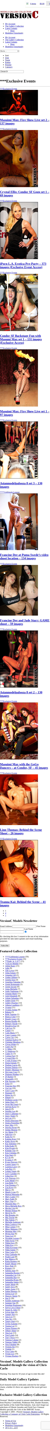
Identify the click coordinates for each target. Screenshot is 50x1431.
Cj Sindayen (10, 1051)
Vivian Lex (9, 1354)
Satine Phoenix (11, 1291)
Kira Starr (9, 1155)
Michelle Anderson (13, 1222)
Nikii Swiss (9, 1241)
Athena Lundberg (12, 1005)
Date (7, 58)
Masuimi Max (10, 1204)
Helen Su (9, 1095)
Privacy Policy (11, 1423)
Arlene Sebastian (12, 998)
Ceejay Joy (9, 1037)
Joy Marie (9, 1132)
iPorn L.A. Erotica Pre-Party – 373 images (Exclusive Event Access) (23, 265)
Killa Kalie (9, 1146)
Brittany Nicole (11, 1024)
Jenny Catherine (11, 1114)
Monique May (11, 1231)
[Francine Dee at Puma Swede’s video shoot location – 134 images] (19, 549)
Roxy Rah (9, 1266)
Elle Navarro (10, 1081)
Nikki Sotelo (10, 1250)
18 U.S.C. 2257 (11, 1428)
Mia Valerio (10, 1220)
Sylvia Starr (10, 1312)
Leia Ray (9, 1169)
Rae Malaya (10, 1259)
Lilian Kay (9, 1176)
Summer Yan (10, 1303)
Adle (7, 968)
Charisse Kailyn (11, 1040)
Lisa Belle (9, 1183)
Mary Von (9, 1201)
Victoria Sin (10, 1347)
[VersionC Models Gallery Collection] (19, 17)
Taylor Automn (11, 1324)
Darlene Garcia (11, 1065)
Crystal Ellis (10, 1058)
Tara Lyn (8, 1317)
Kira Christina (11, 1153)
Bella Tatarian (10, 1014)
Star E (7, 1298)
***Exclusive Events (8, 89)
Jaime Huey (10, 1102)
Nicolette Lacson (12, 1238)
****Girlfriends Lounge (10, 492)
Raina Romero (11, 1261)
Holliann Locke (11, 1100)
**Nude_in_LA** (12, 961)
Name (7, 60)
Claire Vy (9, 1054)
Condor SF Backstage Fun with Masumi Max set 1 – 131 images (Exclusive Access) (21, 339)
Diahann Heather (12, 1074)
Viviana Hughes (11, 1356)
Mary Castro (10, 1197)
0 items (33, 4)
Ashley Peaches (11, 1003)
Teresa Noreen (11, 1328)
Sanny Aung (10, 1289)
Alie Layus (9, 970)
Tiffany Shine (10, 1331)
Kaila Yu (8, 1137)
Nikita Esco (10, 1243)
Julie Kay (9, 1134)
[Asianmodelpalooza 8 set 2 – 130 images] (19, 687)
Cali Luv (8, 1028)
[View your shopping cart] (27, 4)
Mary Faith (9, 1199)
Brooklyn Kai (10, 1026)
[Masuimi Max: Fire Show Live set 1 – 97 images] (19, 406)
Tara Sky (8, 1319)
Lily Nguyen (10, 1178)
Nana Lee (9, 1236)
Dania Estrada (11, 1063)
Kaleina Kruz (10, 1139)
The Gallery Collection (14, 26)
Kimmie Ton (10, 1150)
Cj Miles (8, 1049)
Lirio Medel (10, 1181)
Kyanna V (9, 1160)
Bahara (8, 1012)
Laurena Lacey (11, 1167)
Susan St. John (11, 1310)
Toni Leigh (9, 1335)
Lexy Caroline (11, 1174)
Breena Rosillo (11, 1021)
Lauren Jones (10, 1164)
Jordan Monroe (11, 1130)
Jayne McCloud (11, 1104)
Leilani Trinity (11, 1171)
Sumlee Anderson (12, 1301)
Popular (8, 65)
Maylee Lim (10, 1208)
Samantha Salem (12, 1282)
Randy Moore (10, 1264)
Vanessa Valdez (11, 1342)
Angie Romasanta (12, 984)
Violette (8, 1349)
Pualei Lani (9, 1257)
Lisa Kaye (9, 1187)
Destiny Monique (12, 1070)
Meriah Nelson (11, 1211)
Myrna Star (9, 1234)
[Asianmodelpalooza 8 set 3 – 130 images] (19, 478)
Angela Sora (10, 980)
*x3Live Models (11, 964)
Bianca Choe (10, 1017)
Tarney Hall (10, 1321)
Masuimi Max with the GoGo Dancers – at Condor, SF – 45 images (24, 766)
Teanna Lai (9, 1326)
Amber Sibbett (11, 977)
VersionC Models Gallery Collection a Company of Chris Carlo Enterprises (22, 1413)
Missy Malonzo (11, 1229)
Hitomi (8, 1097)
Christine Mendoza (13, 1042)
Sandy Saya (10, 1287)
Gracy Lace (10, 1090)
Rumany (8, 1268)
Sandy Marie (10, 1284)
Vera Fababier (10, 1344)
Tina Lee (8, 1333)
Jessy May (9, 1125)
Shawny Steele (11, 1296)
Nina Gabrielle (11, 1254)
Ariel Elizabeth (11, 996)
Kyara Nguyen (11, 1162)
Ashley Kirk (10, 1000)
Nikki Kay (9, 1245)
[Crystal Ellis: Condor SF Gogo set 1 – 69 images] (19, 186)
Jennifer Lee (10, 1111)
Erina (7, 1084)
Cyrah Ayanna (11, 1060)
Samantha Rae (11, 1277)
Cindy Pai (9, 1047)
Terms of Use (10, 1421)
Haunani (8, 1093)
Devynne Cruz (11, 1072)
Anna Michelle (11, 989)
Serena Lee (9, 1294)
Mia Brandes (10, 1215)
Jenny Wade (10, 1116)
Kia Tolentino (10, 1144)
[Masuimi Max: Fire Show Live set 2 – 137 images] (19, 114)
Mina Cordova (11, 1224)
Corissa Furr (10, 1056)
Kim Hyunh (10, 1148)
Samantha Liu (10, 1275)
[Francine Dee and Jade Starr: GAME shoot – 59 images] (19, 615)
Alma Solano (10, 973)
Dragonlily (9, 1079)
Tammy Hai (10, 1314)
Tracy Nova (10, 1337)
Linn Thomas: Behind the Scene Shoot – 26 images (21, 831)
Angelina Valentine (13, 982)
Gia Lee (8, 1088)
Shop (12, 31)
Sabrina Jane (10, 1271)
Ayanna (8, 1007)
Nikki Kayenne (11, 1247)
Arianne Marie (11, 994)
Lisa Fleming (10, 1185)
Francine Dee (10, 1086)
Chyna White (10, 1044)
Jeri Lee (8, 1118)
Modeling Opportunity (14, 33)
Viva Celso (9, 1351)
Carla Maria (10, 1033)
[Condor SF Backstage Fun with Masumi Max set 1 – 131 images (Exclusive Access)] (19, 330)
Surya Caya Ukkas (12, 1307)
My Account (10, 24)
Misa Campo (10, 1227)
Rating (8, 62)
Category (9, 67)
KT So (8, 1157)
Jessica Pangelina (12, 1123)
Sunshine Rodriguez (13, 1305)
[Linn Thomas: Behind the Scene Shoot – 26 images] (19, 824)
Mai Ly (8, 1190)
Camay (8, 1030)
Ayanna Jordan (11, 1010)
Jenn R (8, 1109)
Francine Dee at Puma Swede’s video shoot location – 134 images (24, 556)
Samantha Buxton (12, 1273)
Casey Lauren (10, 1035)
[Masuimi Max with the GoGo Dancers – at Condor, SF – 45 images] (19, 759)
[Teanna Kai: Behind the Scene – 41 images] (19, 896)
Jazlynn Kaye (10, 1107)
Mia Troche (9, 1217)
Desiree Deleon (11, 1067)
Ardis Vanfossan (11, 991)
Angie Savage (11, 987)
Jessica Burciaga (11, 1120)
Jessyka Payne (11, 1127)
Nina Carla (9, 1252)
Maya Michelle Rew (13, 1206)
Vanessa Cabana (11, 1340)
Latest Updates (11, 28)
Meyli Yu (9, 1213)
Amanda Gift (10, 975)
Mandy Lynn (10, 1192)
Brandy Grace (11, 1019)
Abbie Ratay (10, 966)
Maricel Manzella (12, 1194)
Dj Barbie (9, 1077)
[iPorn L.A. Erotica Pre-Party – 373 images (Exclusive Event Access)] (19, 258)
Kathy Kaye (10, 1141)
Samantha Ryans (12, 1280)
